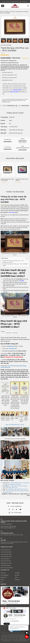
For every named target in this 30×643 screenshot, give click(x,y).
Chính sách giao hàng (6, 554)
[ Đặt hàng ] (25, 58)
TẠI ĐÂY (21, 280)
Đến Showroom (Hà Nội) (7, 567)
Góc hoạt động (4, 575)
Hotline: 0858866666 (16, 506)
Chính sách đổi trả (5, 558)
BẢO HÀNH (15, 332)
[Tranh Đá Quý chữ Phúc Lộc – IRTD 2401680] (3, 40)
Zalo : (23, 105)
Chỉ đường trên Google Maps (13, 357)
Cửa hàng (6, 11)
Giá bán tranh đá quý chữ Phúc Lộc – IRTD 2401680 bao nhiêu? (13, 261)
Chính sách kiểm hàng (6, 556)
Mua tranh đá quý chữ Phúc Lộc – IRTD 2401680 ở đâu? (15, 264)
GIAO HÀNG (8, 332)
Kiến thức (17, 579)
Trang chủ (3, 572)
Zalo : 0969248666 (16, 512)
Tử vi (2, 581)
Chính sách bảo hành (6, 561)
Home (1, 11)
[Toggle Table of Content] (26, 258)
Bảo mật (17, 575)
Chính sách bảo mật (5, 549)
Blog (16, 577)
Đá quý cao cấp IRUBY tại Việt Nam (18, 489)
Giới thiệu (17, 572)
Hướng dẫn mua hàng (6, 563)
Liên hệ (2, 579)
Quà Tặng (12, 11)
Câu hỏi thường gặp (5, 565)
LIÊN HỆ (3, 333)
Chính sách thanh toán (6, 552)
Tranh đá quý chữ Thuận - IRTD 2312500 (7, 180)
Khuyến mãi (3, 577)
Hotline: (9, 105)
